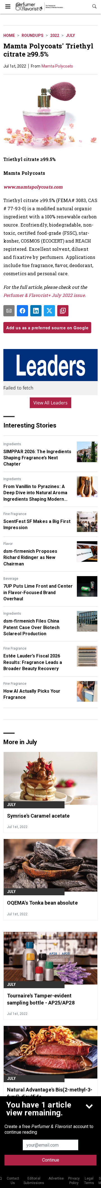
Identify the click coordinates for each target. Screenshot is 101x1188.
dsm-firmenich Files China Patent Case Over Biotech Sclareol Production (31, 627)
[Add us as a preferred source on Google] (62, 310)
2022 (54, 35)
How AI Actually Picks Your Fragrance (32, 694)
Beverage (10, 579)
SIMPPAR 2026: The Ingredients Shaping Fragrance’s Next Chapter (37, 458)
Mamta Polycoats (57, 66)
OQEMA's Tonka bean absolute (42, 903)
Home (9, 35)
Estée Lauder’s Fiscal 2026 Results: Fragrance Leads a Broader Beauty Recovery (32, 662)
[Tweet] (49, 310)
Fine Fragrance (14, 514)
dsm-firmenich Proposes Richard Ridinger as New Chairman (30, 558)
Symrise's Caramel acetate (38, 816)
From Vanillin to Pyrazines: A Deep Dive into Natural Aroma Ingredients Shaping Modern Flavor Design (35, 493)
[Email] (9, 310)
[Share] (22, 310)
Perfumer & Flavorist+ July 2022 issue (44, 295)
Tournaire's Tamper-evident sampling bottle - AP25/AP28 (41, 999)
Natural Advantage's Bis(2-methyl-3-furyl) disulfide (50, 1093)
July (70, 35)
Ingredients (12, 444)
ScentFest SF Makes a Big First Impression (36, 524)
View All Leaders (50, 403)
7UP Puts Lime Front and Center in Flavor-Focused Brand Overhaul (38, 592)
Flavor (8, 544)
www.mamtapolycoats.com (33, 187)
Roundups (32, 35)
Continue (50, 1160)
